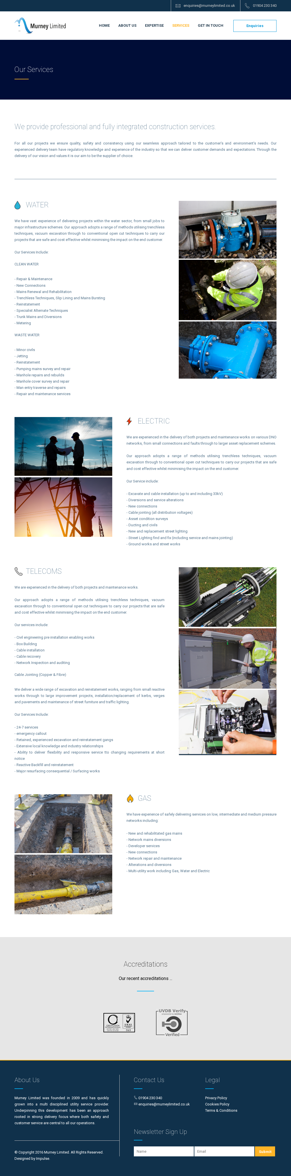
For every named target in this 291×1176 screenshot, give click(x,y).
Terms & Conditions (221, 1110)
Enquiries (254, 26)
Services (180, 25)
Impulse (42, 1158)
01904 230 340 (265, 5)
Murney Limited (40, 25)
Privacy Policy (216, 1098)
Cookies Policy (217, 1104)
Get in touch (210, 25)
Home (104, 25)
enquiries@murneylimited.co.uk (209, 5)
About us (127, 25)
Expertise (154, 25)
